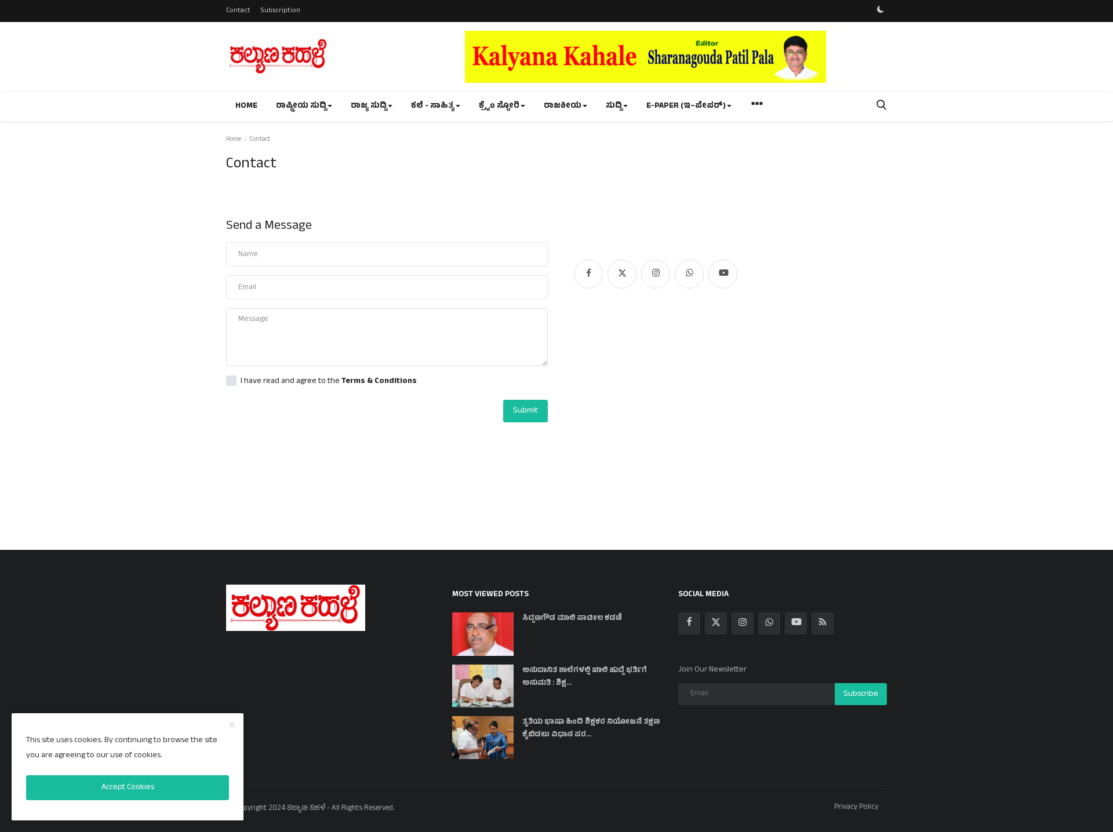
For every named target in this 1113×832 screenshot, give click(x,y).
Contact (238, 11)
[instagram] (655, 274)
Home (246, 106)
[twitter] (622, 274)
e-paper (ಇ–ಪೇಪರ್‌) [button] (686, 106)
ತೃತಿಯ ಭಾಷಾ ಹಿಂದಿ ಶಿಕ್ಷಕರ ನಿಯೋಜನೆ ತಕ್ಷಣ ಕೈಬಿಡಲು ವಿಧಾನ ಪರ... (591, 729)
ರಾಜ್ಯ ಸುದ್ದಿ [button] (369, 106)
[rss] (823, 623)
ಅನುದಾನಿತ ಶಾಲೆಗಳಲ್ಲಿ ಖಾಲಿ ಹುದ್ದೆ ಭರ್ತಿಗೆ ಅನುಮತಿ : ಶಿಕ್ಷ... (584, 677)
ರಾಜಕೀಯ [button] (562, 106)
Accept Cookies (127, 787)
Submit (525, 411)
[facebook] (588, 274)
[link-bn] (676, 57)
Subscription (280, 11)
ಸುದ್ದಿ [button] (614, 106)
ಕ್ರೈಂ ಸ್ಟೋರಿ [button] (499, 106)
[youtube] (722, 274)
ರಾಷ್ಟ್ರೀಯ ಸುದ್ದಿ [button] (301, 106)
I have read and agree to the (329, 381)
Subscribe (860, 694)
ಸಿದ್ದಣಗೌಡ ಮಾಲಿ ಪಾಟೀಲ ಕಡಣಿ (572, 618)
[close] (232, 726)
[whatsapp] (689, 274)
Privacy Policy (856, 807)
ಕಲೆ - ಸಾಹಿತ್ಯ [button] (432, 106)
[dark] (880, 11)
